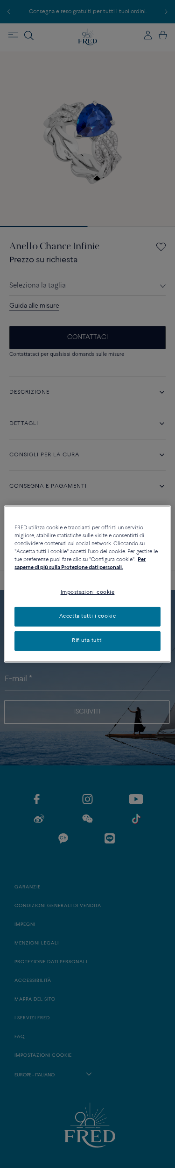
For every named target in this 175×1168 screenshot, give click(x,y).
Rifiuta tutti (87, 640)
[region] (87, 584)
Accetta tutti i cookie (87, 616)
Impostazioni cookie (88, 592)
